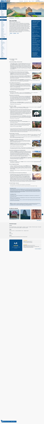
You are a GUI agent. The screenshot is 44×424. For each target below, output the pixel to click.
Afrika (2, 40)
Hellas (2, 44)
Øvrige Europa (3, 57)
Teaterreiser (2, 35)
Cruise (2, 27)
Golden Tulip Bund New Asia (37, 161)
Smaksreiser (2, 31)
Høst (1, 12)
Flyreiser (2, 21)
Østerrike (2, 56)
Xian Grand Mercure (27, 92)
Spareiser (2, 33)
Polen (2, 51)
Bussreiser (2, 22)
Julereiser (2, 14)
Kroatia (2, 46)
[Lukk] (1, 421)
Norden (2, 49)
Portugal (2, 52)
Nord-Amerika (3, 48)
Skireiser (2, 30)
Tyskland (2, 55)
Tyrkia (2, 54)
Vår (1, 10)
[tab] (11, 18)
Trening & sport (3, 36)
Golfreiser (2, 26)
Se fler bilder (39, 220)
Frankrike (2, 43)
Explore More (2, 18)
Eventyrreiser (2, 24)
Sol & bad (2, 32)
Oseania (2, 50)
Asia (1, 41)
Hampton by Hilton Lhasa (34, 135)
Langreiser (2, 28)
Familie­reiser (2, 25)
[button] (19, 46)
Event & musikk (3, 37)
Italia (1, 45)
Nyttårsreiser (2, 15)
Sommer (2, 11)
